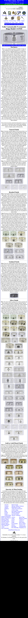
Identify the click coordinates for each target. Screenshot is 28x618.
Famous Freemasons (6, 516)
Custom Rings (7, 515)
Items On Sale (15, 504)
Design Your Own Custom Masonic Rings (14, 24)
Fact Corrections (5, 528)
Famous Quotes (4, 523)
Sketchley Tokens (5, 521)
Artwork (6, 504)
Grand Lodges (15, 510)
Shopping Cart (22, 527)
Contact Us (21, 519)
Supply (6, 513)
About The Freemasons (17, 508)
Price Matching (14, 527)
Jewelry (6, 512)
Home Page (21, 517)
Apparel (6, 507)
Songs (12, 522)
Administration (22, 526)
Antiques (6, 506)
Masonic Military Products (18, 506)
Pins (5, 510)
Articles (13, 517)
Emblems (6, 508)
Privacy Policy (22, 523)
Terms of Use (22, 525)
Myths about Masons (6, 517)
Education (13, 526)
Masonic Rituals (5, 519)
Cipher (2, 526)
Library (13, 525)
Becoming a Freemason (17, 511)
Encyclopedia (14, 523)
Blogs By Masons (5, 524)
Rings (5, 511)
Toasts (12, 518)
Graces (13, 519)
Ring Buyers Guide (16, 507)
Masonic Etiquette (16, 512)
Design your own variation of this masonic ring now (14, 45)
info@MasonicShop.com (14, 530)
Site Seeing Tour (5, 520)
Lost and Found (15, 513)
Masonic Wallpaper (16, 515)
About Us (21, 521)
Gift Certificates (4, 525)
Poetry (12, 521)
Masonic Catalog (23, 518)
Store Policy (22, 522)
